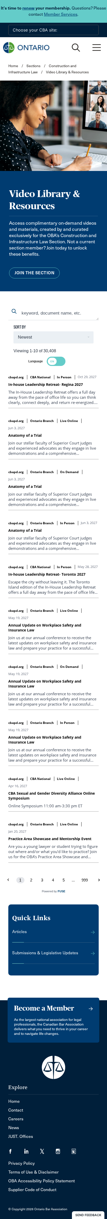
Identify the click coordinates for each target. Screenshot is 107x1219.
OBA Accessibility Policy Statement (41, 1180)
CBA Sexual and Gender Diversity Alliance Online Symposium (51, 796)
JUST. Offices (20, 1136)
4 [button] (53, 880)
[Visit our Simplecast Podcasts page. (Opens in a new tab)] (77, 1149)
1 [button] (20, 880)
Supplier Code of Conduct (32, 1189)
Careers (15, 1118)
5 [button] (64, 880)
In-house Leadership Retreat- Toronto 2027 (46, 574)
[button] (98, 880)
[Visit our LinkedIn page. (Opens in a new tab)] (32, 1149)
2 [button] (31, 880)
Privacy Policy (21, 1163)
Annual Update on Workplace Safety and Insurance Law (44, 627)
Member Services (60, 14)
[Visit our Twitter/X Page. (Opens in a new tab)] (48, 1149)
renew (28, 8)
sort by (20, 327)
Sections (33, 66)
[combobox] (53, 313)
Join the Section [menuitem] (34, 272)
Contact (15, 1110)
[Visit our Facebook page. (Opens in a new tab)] (16, 1149)
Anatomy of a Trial (25, 435)
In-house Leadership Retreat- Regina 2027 (45, 384)
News (13, 1127)
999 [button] (85, 880)
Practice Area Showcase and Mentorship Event (49, 838)
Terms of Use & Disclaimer (33, 1172)
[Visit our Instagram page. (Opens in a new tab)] (64, 1149)
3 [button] (42, 880)
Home (13, 66)
